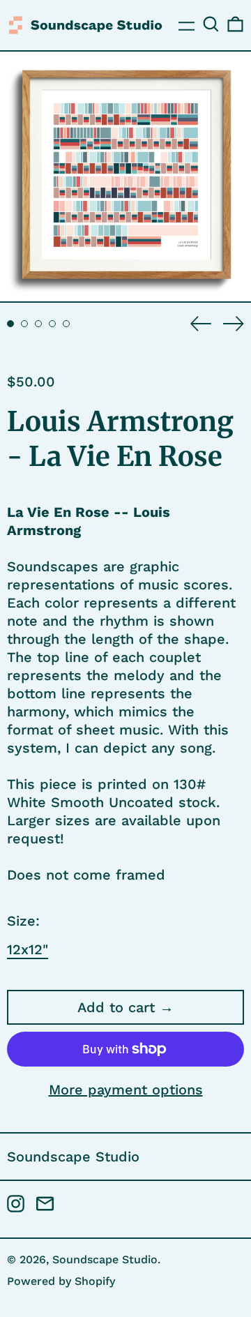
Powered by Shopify (61, 1281)
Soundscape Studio (73, 1156)
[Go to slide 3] (38, 323)
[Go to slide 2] (24, 323)
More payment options (126, 1089)
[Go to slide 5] (66, 323)
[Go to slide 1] (10, 323)
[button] (211, 24)
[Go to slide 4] (52, 323)
